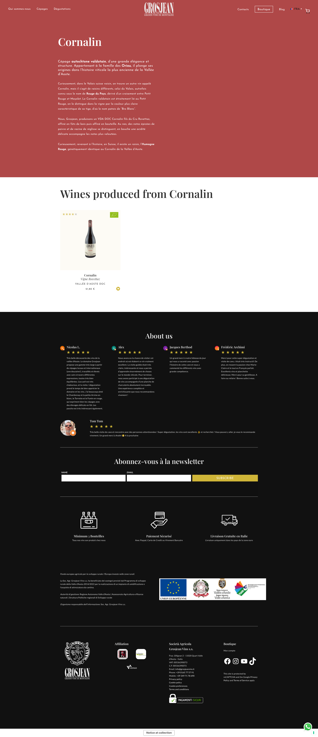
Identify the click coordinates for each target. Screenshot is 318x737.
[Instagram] (235, 664)
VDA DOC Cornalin (110, 119)
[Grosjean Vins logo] (159, 9)
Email (130, 472)
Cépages (42, 9)
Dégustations (62, 9)
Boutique (264, 9)
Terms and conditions (179, 689)
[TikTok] (252, 664)
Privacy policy (175, 679)
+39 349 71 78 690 (185, 676)
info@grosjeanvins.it (184, 669)
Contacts (243, 9)
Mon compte (229, 650)
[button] (118, 289)
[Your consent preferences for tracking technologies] (313, 732)
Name (64, 472)
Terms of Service (241, 680)
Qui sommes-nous (19, 9)
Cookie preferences (178, 686)
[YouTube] (244, 664)
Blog (282, 9)
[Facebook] (227, 664)
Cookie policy (175, 682)
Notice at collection (159, 732)
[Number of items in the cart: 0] (307, 12)
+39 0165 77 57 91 (185, 672)
